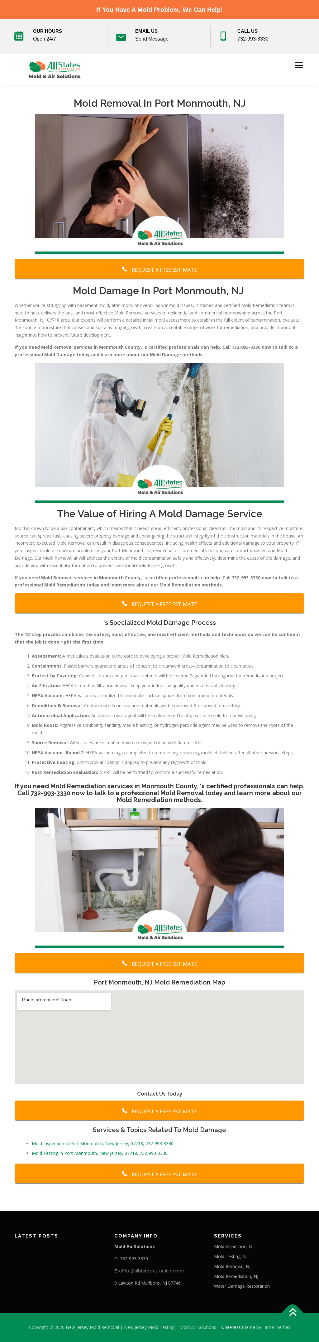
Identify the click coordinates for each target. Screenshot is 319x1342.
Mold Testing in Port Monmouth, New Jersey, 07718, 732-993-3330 (100, 1153)
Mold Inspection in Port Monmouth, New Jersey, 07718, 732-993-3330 (103, 1143)
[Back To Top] (293, 1313)
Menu (298, 65)
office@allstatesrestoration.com (151, 1271)
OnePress (231, 1327)
